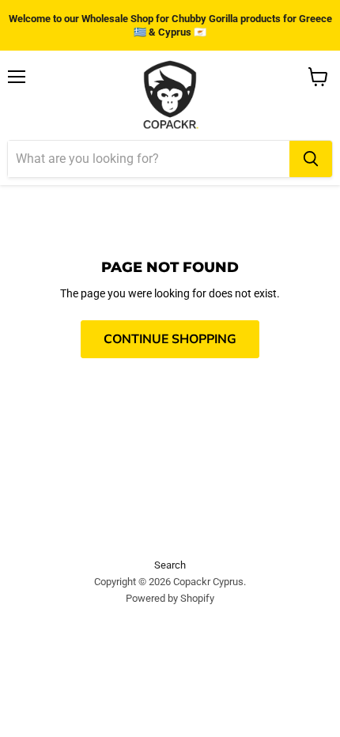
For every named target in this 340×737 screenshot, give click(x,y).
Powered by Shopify (170, 598)
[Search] (310, 159)
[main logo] (170, 96)
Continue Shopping (170, 339)
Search (170, 565)
